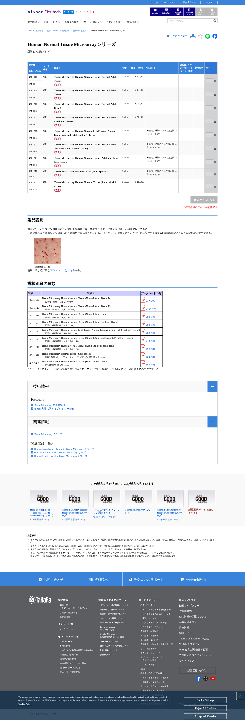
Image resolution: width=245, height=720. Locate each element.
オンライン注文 (67, 629)
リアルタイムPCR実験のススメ (114, 605)
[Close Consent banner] (240, 696)
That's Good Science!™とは (194, 638)
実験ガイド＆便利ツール (112, 600)
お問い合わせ (113, 22)
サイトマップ (186, 660)
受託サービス (51, 22)
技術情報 (131, 22)
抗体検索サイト (107, 654)
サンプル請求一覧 (148, 648)
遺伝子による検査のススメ (112, 609)
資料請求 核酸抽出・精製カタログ (156, 644)
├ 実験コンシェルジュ (150, 618)
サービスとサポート (150, 600)
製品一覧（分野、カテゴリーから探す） (74, 606)
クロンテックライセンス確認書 (154, 686)
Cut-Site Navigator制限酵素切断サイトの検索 (112, 635)
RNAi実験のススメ (108, 650)
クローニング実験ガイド (111, 618)
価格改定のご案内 (68, 659)
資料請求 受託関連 (149, 640)
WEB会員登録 (196, 579)
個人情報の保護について (193, 616)
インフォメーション (69, 636)
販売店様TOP (189, 2)
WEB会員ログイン (189, 644)
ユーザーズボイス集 (109, 641)
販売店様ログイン (198, 670)
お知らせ (95, 22)
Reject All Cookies (205, 708)
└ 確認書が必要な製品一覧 (152, 682)
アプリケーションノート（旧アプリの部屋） (151, 658)
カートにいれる (205, 199)
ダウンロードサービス (150, 653)
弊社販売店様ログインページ (195, 655)
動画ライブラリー (189, 605)
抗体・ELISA (53, 31)
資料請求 (101, 579)
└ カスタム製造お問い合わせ (153, 627)
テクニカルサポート (149, 579)
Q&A (142, 669)
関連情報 (41, 422)
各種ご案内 (65, 646)
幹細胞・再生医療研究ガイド (113, 614)
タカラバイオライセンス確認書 (154, 677)
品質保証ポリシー (189, 622)
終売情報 (184, 627)
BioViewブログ (187, 600)
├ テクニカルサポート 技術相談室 (155, 609)
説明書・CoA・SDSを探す (152, 673)
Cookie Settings (205, 700)
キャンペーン (66, 641)
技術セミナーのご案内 (70, 667)
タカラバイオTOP (164, 2)
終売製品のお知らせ (69, 654)
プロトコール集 (147, 664)
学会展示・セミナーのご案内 (73, 663)
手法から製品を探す (69, 612)
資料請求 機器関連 (149, 635)
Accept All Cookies (205, 716)
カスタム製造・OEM (75, 22)
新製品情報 (65, 617)
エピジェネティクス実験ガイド (114, 646)
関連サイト (185, 633)
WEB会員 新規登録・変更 (193, 649)
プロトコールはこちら (62, 270)
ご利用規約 (185, 611)
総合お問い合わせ (148, 605)
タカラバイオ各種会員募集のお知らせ (77, 650)
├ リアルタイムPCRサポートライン (156, 614)
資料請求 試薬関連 (149, 631)
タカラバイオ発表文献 (70, 672)
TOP (30, 31)
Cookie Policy (25, 704)
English (209, 2)
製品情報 (32, 22)
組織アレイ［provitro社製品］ (75, 31)
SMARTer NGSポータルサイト (113, 622)
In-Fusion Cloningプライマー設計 (107, 628)
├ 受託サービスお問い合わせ (153, 622)
